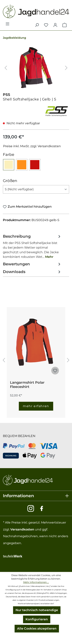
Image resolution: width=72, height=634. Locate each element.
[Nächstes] (66, 67)
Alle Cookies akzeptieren (36, 628)
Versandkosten (22, 529)
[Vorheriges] (6, 67)
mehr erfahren (36, 406)
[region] (36, 67)
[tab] (32, 246)
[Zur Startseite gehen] (36, 11)
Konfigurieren (37, 619)
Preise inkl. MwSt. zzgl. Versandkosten (32, 146)
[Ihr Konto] (55, 25)
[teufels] (12, 555)
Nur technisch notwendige (37, 610)
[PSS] (56, 111)
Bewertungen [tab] (16, 264)
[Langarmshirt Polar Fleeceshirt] (36, 342)
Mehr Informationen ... (36, 582)
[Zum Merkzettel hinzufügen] (55, 370)
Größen (10, 180)
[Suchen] (36, 25)
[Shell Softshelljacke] (36, 67)
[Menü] (7, 25)
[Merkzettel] (46, 25)
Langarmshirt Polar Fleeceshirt (27, 384)
